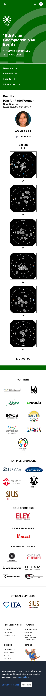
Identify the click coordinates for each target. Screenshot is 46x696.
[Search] (35, 4)
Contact (8, 658)
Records (28, 632)
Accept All (26, 684)
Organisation (9, 649)
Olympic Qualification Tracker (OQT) (30, 637)
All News (7, 629)
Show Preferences (10, 684)
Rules (6, 655)
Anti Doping (8, 652)
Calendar (8, 632)
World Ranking (31, 629)
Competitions (9, 635)
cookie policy (22, 677)
